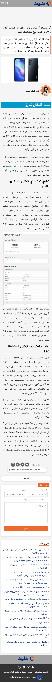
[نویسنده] (45, 91)
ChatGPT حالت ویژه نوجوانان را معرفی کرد (28, 618)
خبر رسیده (11, 166)
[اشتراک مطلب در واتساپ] (13, 465)
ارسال (26, 528)
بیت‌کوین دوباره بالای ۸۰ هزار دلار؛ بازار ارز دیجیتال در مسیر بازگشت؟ (25, 551)
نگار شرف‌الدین (32, 91)
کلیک (12, 672)
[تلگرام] (27, 465)
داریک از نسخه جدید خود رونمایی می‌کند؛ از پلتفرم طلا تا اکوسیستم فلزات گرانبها (28, 574)
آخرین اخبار (44, 543)
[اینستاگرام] (19, 668)
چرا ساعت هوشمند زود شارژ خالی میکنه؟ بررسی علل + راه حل (26, 629)
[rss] (33, 667)
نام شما (44, 490)
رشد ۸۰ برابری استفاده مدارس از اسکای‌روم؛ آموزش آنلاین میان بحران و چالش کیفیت (25, 593)
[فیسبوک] (18, 465)
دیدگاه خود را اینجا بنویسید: (36, 499)
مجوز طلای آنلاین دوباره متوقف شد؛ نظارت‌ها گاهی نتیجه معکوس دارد (27, 605)
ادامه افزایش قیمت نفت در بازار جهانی (30, 587)
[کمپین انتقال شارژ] (26, 105)
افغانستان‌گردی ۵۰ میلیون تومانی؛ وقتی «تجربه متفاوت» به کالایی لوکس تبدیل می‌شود (27, 559)
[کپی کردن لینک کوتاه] (26, 469)
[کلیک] (42, 3)
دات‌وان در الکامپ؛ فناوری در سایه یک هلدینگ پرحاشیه (27, 644)
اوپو (25, 478)
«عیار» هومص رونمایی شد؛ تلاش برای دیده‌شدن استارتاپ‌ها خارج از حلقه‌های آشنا (26, 581)
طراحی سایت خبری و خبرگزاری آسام (22, 677)
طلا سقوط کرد (41, 622)
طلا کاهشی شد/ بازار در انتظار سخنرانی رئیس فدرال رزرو (27, 566)
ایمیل (23, 490)
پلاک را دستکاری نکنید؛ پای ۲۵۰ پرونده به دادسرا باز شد (26, 612)
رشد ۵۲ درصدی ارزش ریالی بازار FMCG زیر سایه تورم (26, 636)
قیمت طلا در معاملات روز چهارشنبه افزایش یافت (26, 599)
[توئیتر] (22, 465)
